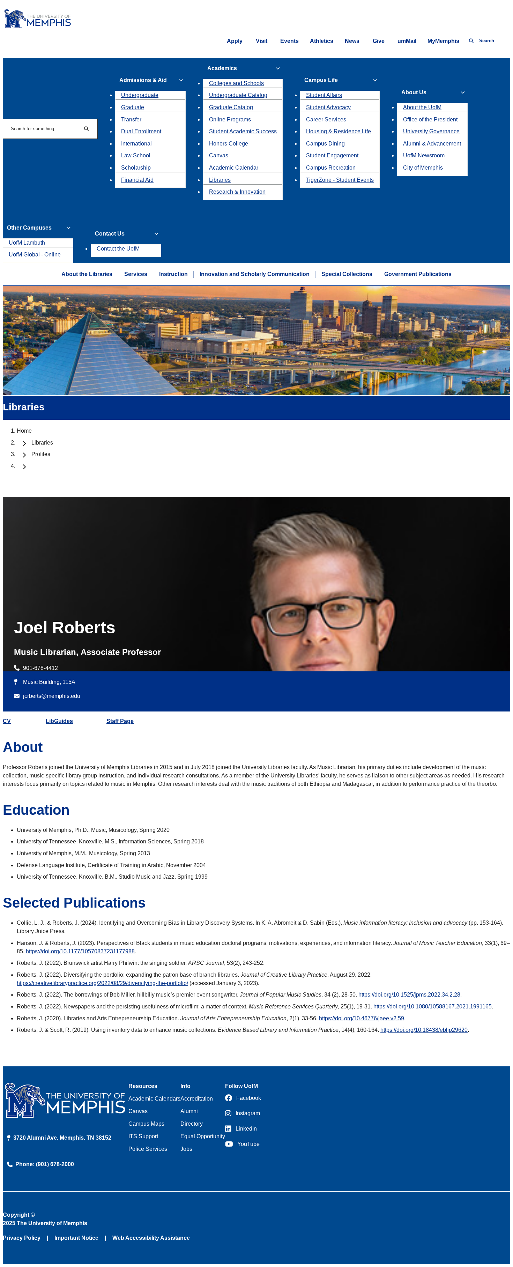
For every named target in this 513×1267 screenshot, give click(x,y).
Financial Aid (137, 180)
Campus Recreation (331, 168)
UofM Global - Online (35, 255)
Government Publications (418, 274)
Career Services (326, 119)
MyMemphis (443, 41)
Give (379, 41)
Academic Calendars (154, 1099)
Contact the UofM (118, 249)
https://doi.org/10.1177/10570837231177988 (80, 951)
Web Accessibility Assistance (151, 1238)
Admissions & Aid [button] (143, 80)
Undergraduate (139, 95)
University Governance (431, 131)
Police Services (147, 1149)
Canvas (218, 155)
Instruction (173, 274)
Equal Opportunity (202, 1136)
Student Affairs (324, 95)
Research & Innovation (237, 192)
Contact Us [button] (110, 234)
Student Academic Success (243, 131)
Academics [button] (222, 68)
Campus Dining (325, 144)
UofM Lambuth (27, 243)
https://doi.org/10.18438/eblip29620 (424, 1030)
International (136, 144)
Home (24, 431)
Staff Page (120, 721)
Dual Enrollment (141, 131)
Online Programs (230, 119)
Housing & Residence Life (338, 131)
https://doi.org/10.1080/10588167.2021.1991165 (432, 1006)
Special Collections (346, 274)
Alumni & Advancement (432, 144)
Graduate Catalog (231, 107)
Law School (135, 155)
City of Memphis (423, 168)
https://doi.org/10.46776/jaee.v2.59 (361, 1018)
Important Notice (76, 1238)
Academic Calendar (233, 168)
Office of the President (430, 119)
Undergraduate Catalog (238, 95)
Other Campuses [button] (29, 228)
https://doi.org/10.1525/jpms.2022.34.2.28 (409, 995)
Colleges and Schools (236, 83)
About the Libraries (86, 274)
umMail (406, 41)
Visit (261, 41)
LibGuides (59, 721)
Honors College (228, 144)
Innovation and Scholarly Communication (255, 274)
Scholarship (136, 168)
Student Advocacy (328, 107)
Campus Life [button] (321, 80)
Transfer (131, 119)
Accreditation (196, 1099)
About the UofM (422, 107)
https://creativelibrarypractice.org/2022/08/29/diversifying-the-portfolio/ (102, 983)
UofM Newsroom (424, 155)
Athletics (321, 41)
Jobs (186, 1149)
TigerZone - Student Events (340, 180)
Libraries (220, 180)
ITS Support (143, 1136)
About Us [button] (413, 92)
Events (289, 41)
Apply (235, 41)
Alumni (189, 1111)
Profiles (40, 454)
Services (135, 274)
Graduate (132, 107)
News (352, 41)
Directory (191, 1124)
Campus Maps (146, 1124)
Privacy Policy (21, 1238)
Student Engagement (332, 155)
